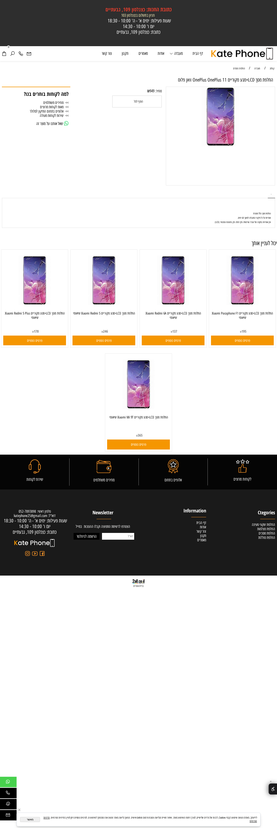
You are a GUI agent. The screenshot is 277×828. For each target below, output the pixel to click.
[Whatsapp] (8, 783)
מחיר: (158, 91)
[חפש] (12, 53)
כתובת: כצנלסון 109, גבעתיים (138, 32)
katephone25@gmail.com (30, 515)
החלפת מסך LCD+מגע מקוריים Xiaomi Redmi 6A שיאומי (173, 315)
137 (174, 331)
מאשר (30, 819)
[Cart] (4, 53)
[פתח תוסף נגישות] (273, 788)
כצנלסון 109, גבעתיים (138, 9)
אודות (161, 53)
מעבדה (178, 53)
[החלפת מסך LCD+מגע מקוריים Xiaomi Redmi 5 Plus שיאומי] (35, 304)
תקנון (125, 53)
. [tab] (271, 193)
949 (152, 91)
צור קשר (107, 53)
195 (244, 331)
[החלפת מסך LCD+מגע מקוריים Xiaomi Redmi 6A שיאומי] (173, 304)
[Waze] (8, 805)
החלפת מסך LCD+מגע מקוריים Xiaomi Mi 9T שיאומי (138, 417)
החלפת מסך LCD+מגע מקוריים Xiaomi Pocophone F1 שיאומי (242, 315)
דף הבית (198, 53)
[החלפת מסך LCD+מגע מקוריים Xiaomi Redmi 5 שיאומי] (104, 304)
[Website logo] (242, 53)
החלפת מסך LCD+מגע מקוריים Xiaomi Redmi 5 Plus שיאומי (35, 315)
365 (140, 435)
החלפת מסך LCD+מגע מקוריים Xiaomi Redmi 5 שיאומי (104, 313)
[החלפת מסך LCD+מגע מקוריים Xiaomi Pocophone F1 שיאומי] (242, 304)
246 (105, 331)
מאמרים (143, 53)
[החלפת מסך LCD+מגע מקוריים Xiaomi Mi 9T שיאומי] (139, 407)
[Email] (29, 53)
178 (36, 331)
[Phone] (21, 53)
